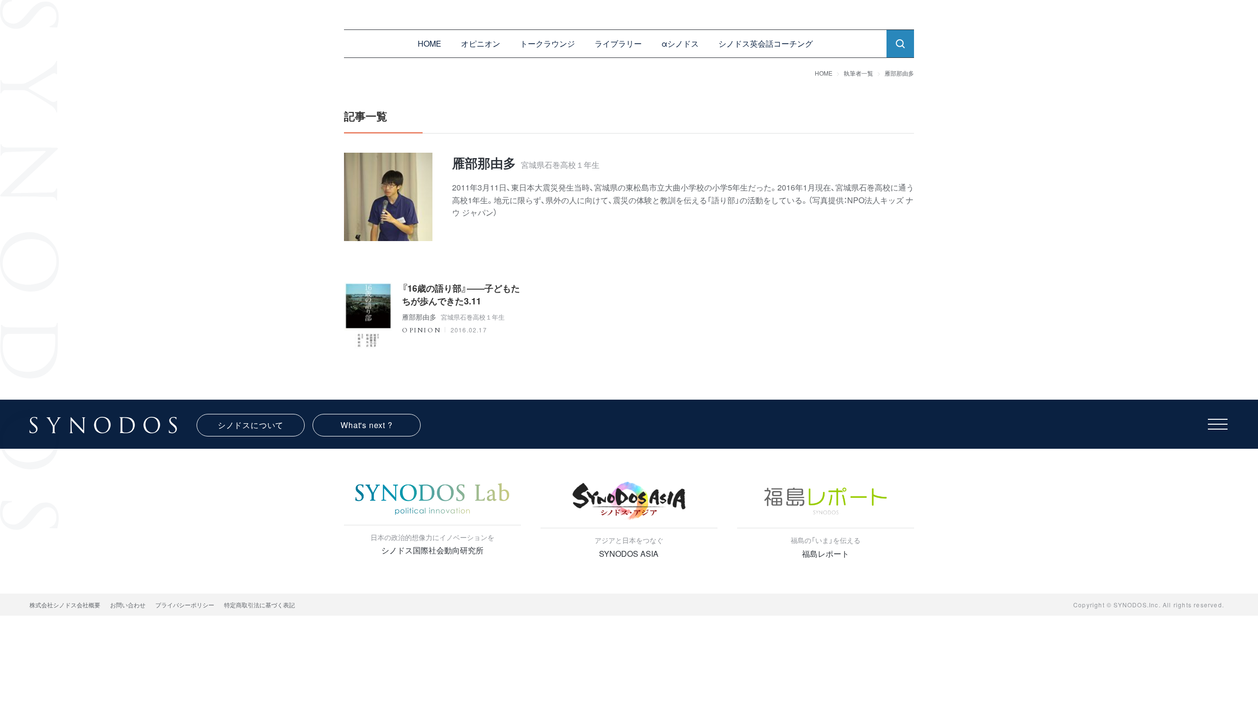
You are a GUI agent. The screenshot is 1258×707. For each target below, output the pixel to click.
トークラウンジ (547, 43)
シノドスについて (251, 425)
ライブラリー (618, 43)
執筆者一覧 (858, 73)
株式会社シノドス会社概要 (64, 604)
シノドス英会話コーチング (765, 43)
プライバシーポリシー (184, 604)
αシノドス (680, 43)
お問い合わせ (127, 604)
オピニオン (480, 43)
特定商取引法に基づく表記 (259, 604)
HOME (429, 43)
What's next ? (366, 425)
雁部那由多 (899, 73)
